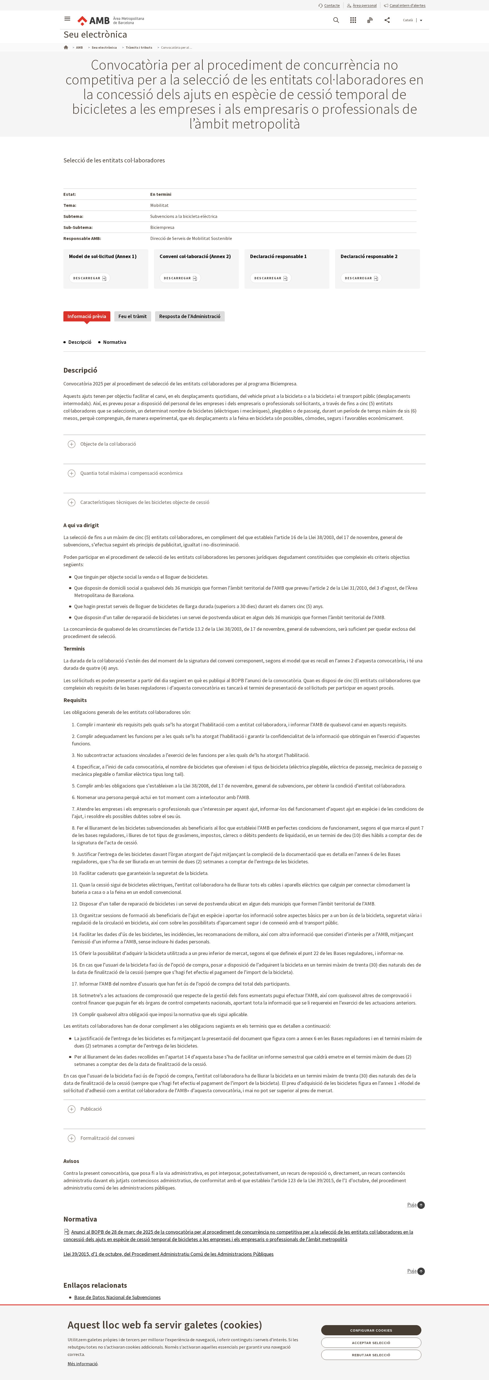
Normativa (114, 342)
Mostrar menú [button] (67, 15)
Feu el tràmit (133, 316)
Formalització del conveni (107, 1138)
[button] (329, 4)
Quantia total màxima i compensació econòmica (131, 473)
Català (408, 20)
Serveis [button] (353, 20)
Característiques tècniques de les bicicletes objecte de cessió (144, 502)
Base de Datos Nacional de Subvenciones (117, 1297)
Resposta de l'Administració (189, 316)
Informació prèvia (87, 316)
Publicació (91, 1109)
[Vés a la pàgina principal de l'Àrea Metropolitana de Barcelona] (110, 20)
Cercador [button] (336, 20)
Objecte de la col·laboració (108, 444)
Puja (412, 1204)
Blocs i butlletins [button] (370, 20)
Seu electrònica (95, 34)
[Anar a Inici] (65, 47)
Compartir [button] (387, 20)
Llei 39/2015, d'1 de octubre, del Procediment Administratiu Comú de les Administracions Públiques (168, 1254)
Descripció (79, 342)
